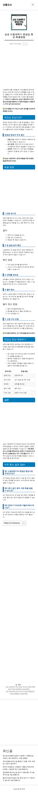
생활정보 (7, 4)
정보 (19, 684)
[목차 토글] (23, 523)
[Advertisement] (19, 69)
